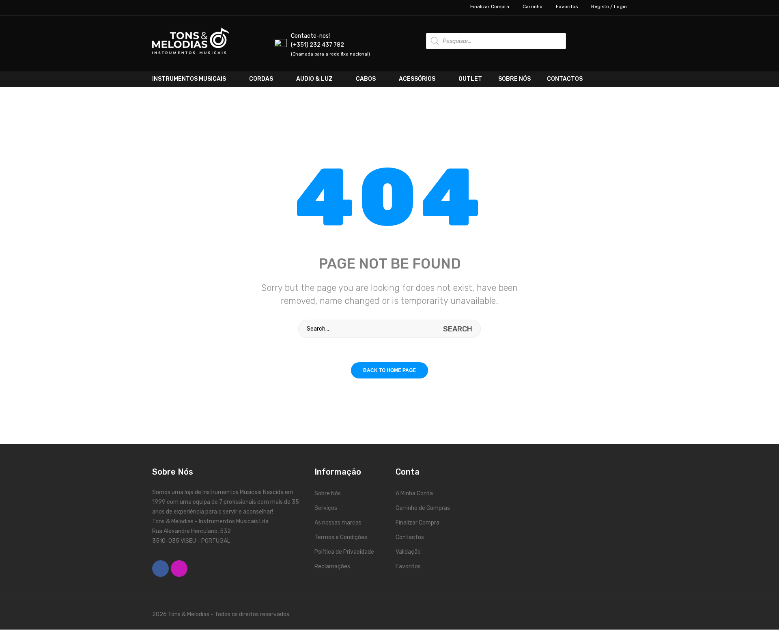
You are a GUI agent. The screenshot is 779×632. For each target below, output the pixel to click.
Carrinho (532, 6)
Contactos (410, 537)
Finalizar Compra (489, 6)
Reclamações (332, 566)
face (160, 568)
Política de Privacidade (344, 551)
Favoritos (567, 6)
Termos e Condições (340, 537)
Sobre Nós (327, 493)
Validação (408, 551)
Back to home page (389, 370)
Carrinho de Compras (423, 508)
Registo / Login (609, 6)
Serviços (325, 508)
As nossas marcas (338, 522)
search (457, 329)
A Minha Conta (414, 493)
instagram (179, 568)
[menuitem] (196, 79)
